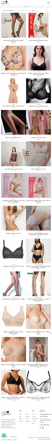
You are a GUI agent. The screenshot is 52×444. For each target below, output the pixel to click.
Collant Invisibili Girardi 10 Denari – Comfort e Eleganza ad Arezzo (38, 299)
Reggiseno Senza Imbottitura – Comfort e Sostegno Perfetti (13, 365)
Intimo (13, 71)
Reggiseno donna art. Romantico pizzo (38, 106)
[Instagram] (43, 427)
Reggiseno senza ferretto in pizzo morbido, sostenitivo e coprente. (38, 73)
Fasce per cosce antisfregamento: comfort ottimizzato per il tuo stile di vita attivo (38, 234)
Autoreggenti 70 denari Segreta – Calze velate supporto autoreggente (13, 201)
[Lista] (37, 10)
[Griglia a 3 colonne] (32, 10)
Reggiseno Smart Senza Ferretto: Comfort (13, 266)
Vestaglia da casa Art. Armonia (38, 137)
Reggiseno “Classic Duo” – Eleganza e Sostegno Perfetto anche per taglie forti (38, 398)
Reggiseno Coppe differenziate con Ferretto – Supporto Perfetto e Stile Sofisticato (38, 365)
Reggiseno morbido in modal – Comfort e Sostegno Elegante (13, 332)
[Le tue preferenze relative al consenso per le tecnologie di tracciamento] (50, 333)
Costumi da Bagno (38, 264)
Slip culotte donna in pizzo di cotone (13, 169)
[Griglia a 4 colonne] (35, 10)
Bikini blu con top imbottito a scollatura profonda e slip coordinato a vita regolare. (38, 266)
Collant (13, 38)
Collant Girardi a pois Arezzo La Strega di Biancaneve (14, 41)
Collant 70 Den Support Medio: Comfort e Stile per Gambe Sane (38, 201)
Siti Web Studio (46, 439)
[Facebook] (40, 427)
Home (25, 6)
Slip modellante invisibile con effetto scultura (13, 106)
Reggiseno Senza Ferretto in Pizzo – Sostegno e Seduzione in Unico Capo (13, 398)
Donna (38, 104)
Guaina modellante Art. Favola (38, 169)
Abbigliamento (38, 297)
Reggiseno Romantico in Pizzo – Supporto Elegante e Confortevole (13, 73)
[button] (49, 2)
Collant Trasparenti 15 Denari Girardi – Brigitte (13, 299)
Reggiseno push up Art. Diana (13, 233)
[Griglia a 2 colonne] (30, 10)
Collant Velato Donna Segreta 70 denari (38, 40)
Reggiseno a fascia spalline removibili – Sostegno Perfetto (38, 332)
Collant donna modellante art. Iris (13, 137)
